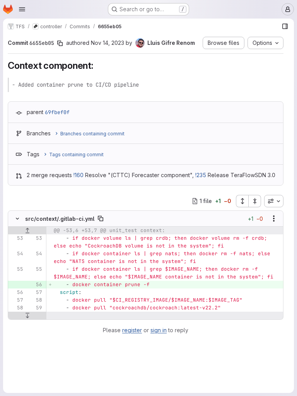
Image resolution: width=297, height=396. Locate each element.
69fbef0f (57, 112)
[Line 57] (35, 292)
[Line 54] (16, 254)
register (132, 330)
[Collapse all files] (255, 201)
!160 (78, 175)
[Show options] (273, 218)
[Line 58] (35, 300)
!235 (200, 175)
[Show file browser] (285, 26)
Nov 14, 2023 (107, 42)
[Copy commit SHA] (60, 43)
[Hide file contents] (17, 218)
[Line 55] (16, 269)
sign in (158, 330)
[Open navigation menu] (22, 9)
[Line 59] (35, 308)
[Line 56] (16, 292)
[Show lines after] (27, 315)
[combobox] (273, 201)
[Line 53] (16, 238)
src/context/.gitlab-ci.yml (59, 218)
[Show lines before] (27, 230)
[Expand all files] (242, 201)
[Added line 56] (35, 284)
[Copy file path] (100, 218)
